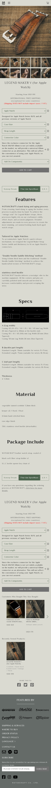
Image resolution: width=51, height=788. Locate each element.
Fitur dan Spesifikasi (29, 189)
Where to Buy (10, 729)
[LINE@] (16, 752)
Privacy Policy (10, 737)
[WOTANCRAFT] (3, 2)
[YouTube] (15, 777)
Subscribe (42, 769)
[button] (49, 31)
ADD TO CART (25, 170)
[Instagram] (9, 777)
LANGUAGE (8, 741)
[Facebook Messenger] (10, 752)
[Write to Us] (4, 752)
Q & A (44, 189)
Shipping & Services (13, 726)
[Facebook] (4, 777)
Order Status (10, 733)
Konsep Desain (10, 189)
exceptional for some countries (25, 101)
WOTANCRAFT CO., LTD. (25, 783)
